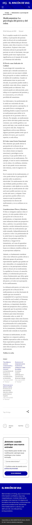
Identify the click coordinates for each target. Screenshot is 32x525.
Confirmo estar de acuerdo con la (15, 467)
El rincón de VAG (19, 3)
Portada (7, 12)
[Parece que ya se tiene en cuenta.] (9, 392)
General (21, 31)
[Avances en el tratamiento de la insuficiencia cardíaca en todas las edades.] (21, 372)
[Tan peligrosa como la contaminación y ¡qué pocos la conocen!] (9, 372)
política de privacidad (11, 468)
